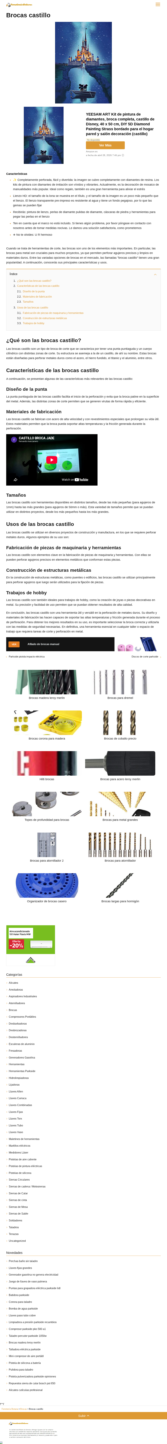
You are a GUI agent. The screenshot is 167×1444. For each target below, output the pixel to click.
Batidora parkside (19, 1295)
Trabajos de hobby (33, 323)
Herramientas (16, 1064)
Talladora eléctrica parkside (25, 1349)
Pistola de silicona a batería (25, 1363)
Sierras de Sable (18, 1213)
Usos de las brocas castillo (32, 307)
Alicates (13, 982)
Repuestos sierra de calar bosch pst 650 (32, 1383)
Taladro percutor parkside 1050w (28, 1335)
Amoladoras (16, 989)
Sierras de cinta (18, 1200)
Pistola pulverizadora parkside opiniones (32, 1376)
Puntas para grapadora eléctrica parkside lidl (35, 1288)
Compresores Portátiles (22, 1016)
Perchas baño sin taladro (23, 1261)
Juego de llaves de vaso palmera (28, 1281)
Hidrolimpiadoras (19, 1078)
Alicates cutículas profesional (26, 1390)
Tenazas (14, 1234)
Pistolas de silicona (20, 1173)
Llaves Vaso (16, 1132)
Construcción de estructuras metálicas (45, 318)
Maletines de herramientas (24, 1139)
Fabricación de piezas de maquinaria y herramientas (53, 313)
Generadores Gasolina (22, 1057)
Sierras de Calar (18, 1193)
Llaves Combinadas (20, 1105)
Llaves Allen (16, 1091)
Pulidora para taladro (21, 1369)
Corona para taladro (20, 1302)
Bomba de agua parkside (23, 1308)
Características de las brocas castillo (38, 285)
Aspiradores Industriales (23, 996)
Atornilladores (17, 1003)
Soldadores (15, 1220)
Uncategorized (17, 1240)
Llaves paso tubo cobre (22, 1315)
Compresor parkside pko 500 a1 (27, 1329)
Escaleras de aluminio (22, 1044)
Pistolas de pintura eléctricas (25, 1166)
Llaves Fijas (16, 1112)
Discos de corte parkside (145, 656)
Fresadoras (15, 1050)
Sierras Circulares (19, 1179)
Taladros (14, 1227)
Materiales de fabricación (37, 296)
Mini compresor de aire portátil (26, 1356)
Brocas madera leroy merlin (25, 1342)
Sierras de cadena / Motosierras (27, 1186)
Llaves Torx (15, 1118)
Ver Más (105, 145)
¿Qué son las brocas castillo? (34, 280)
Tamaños (28, 301)
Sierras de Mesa (18, 1207)
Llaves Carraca (17, 1098)
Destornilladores (18, 1037)
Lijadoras (14, 1084)
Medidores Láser (18, 1152)
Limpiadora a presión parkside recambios (33, 1322)
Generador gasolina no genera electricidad (33, 1274)
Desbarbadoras (18, 1023)
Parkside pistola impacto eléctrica (27, 656)
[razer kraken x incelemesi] (83, 1442)
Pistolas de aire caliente (23, 1159)
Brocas (13, 1010)
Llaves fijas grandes (20, 1268)
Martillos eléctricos (19, 1145)
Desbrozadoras (18, 1030)
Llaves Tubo (16, 1125)
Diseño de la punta (34, 291)
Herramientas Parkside (22, 1071)
